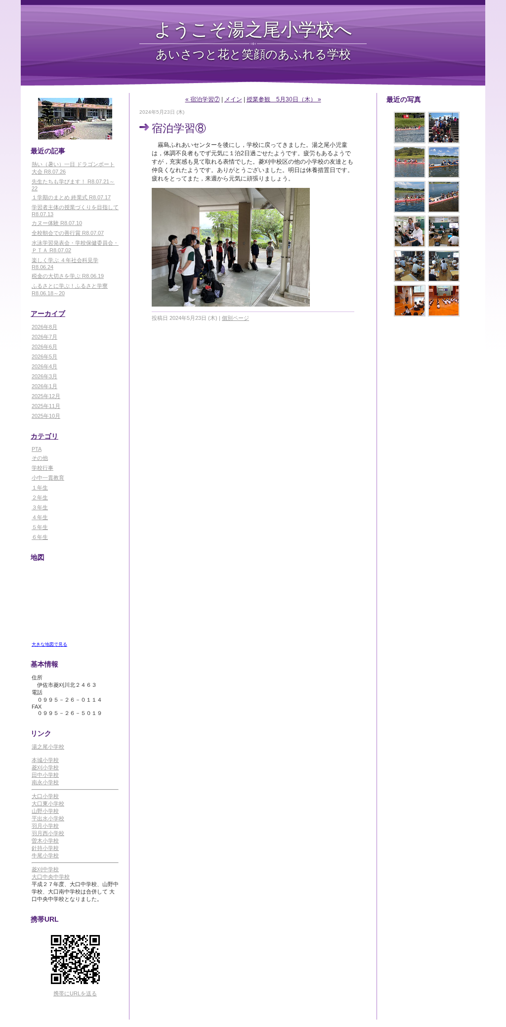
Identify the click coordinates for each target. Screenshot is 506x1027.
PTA (37, 449)
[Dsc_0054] (444, 197)
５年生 (40, 527)
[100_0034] (444, 231)
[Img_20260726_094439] (409, 162)
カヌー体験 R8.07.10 (57, 223)
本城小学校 (45, 760)
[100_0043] (409, 231)
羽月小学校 (45, 826)
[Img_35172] (409, 127)
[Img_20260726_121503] (444, 127)
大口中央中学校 (51, 877)
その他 (40, 458)
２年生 (40, 497)
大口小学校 (45, 796)
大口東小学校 (48, 803)
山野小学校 (45, 811)
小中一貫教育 (48, 478)
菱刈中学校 (45, 869)
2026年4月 (44, 366)
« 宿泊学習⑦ (202, 99)
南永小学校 (45, 782)
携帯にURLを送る (75, 993)
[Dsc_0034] (444, 300)
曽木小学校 (45, 841)
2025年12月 (46, 396)
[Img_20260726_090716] (409, 197)
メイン (233, 99)
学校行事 (42, 468)
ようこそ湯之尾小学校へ (253, 29)
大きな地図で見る (49, 644)
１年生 (40, 488)
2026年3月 (44, 376)
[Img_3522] (444, 162)
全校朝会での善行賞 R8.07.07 (68, 233)
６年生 (40, 537)
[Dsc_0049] (409, 266)
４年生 (40, 517)
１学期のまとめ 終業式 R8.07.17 (71, 197)
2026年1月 (44, 386)
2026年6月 (44, 347)
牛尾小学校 (45, 855)
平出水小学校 (48, 818)
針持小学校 (45, 848)
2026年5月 (44, 356)
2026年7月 (44, 337)
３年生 (40, 507)
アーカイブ (48, 313)
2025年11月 (46, 406)
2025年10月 (46, 416)
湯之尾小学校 (48, 747)
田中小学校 (45, 775)
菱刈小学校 (45, 767)
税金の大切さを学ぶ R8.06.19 (68, 276)
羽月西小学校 (48, 833)
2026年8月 (44, 327)
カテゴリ (44, 436)
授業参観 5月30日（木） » (284, 99)
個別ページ (235, 318)
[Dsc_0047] (444, 266)
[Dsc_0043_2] (409, 300)
